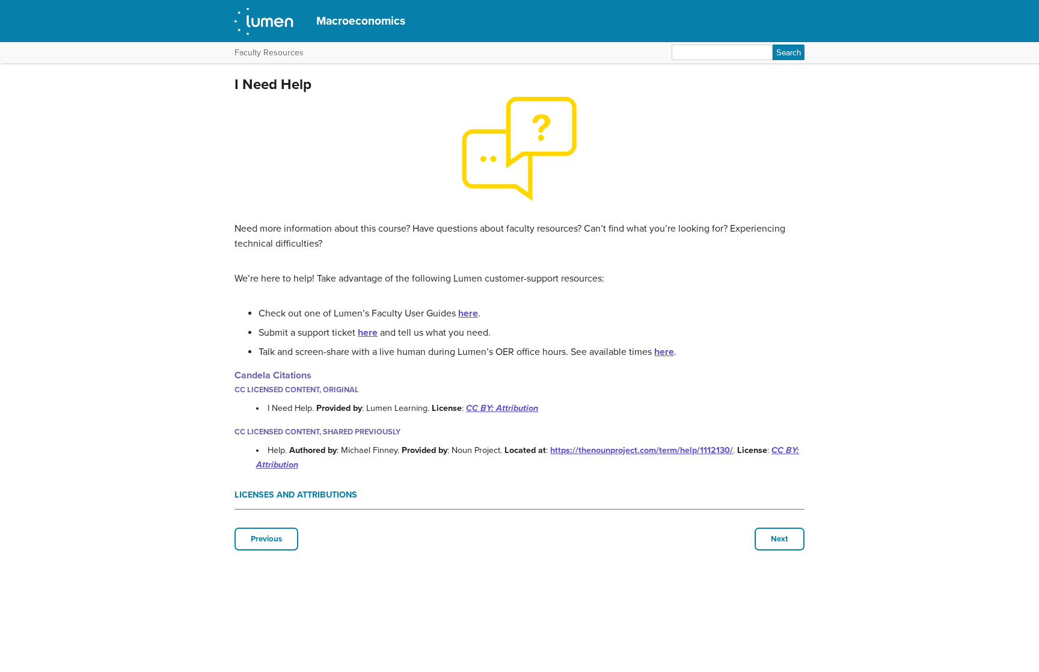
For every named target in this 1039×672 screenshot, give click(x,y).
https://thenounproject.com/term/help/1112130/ (641, 450)
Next (779, 539)
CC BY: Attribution (502, 408)
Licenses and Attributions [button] (295, 495)
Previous (266, 539)
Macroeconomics (360, 21)
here (468, 313)
